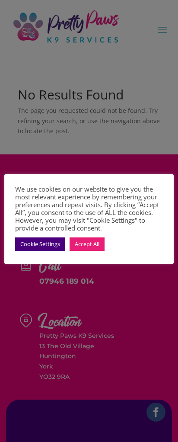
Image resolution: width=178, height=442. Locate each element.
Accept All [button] (87, 244)
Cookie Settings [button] (40, 244)
